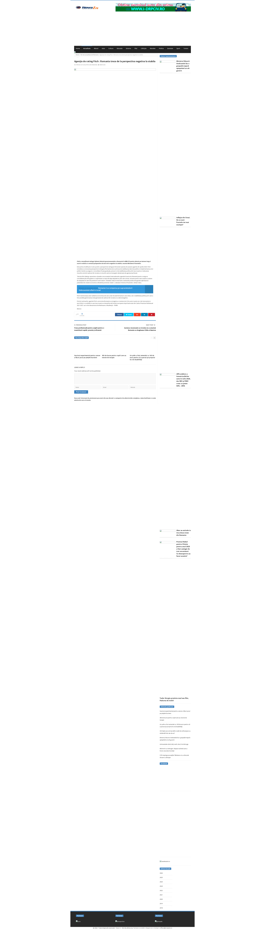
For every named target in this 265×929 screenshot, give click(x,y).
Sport (178, 48)
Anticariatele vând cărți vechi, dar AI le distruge (174, 744)
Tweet (129, 315)
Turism (186, 48)
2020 (161, 899)
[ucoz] (78, 921)
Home (78, 48)
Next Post (149, 325)
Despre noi (149, 928)
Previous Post (81, 325)
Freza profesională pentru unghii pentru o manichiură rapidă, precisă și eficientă (89, 329)
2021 (161, 895)
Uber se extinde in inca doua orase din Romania (183, 532)
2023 (161, 886)
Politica (161, 48)
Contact (156, 928)
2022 (161, 890)
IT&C (135, 48)
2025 (161, 877)
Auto (103, 48)
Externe (128, 48)
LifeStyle (143, 48)
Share (120, 315)
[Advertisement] (132, 30)
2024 (161, 882)
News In (118, 928)
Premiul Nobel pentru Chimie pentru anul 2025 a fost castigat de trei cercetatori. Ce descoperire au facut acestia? (183, 549)
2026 (161, 873)
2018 (161, 908)
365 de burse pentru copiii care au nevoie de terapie (114, 356)
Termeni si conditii (139, 928)
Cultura (110, 48)
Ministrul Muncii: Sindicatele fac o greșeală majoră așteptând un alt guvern (183, 66)
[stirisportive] (119, 921)
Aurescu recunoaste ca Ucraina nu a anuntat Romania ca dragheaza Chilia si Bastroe (140, 329)
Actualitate (86, 48)
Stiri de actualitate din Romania (89, 55)
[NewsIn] (87, 7)
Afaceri (96, 48)
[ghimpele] (158, 921)
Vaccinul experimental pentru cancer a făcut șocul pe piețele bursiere (87, 356)
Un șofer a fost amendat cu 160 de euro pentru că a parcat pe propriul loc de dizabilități (142, 357)
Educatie (119, 48)
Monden (152, 48)
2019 (161, 903)
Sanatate (170, 48)
